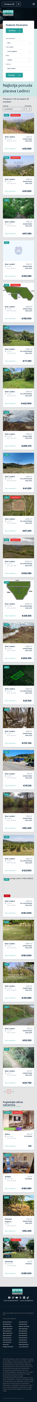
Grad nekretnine (7, 1322)
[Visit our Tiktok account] (28, 1298)
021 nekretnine (7, 1324)
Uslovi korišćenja (26, 1300)
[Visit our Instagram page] (13, 1298)
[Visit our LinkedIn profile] (24, 1298)
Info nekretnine (23, 1324)
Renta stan (6, 1344)
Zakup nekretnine (23, 1344)
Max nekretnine (23, 1337)
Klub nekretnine (7, 1331)
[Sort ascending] (26, 109)
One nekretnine (23, 1342)
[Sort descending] (29, 109)
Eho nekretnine (23, 1331)
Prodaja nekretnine (8, 1346)
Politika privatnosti (11, 1300)
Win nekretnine (23, 1333)
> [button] (13, 1091)
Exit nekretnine (23, 1335)
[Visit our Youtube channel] (17, 1298)
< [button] (4, 1091)
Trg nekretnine (23, 1340)
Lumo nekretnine (23, 1346)
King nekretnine (7, 1340)
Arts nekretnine (7, 1342)
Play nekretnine (7, 1337)
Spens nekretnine (7, 1333)
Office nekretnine (7, 1328)
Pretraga (11, 75)
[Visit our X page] (20, 1298)
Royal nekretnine (7, 1326)
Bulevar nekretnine (24, 1326)
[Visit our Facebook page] (9, 1298)
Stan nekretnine (7, 1335)
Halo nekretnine (23, 1328)
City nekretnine (23, 1322)
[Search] (19, 4)
